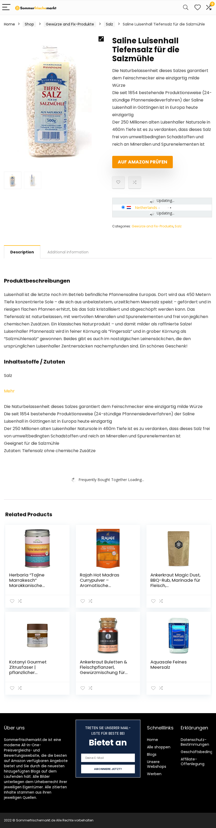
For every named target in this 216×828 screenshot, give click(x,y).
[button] (101, 39)
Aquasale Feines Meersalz (168, 664)
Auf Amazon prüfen (142, 162)
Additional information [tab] (68, 252)
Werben (154, 773)
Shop (29, 24)
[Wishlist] (197, 7)
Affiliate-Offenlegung (192, 761)
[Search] (185, 7)
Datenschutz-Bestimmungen (195, 742)
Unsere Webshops (156, 764)
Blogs (151, 754)
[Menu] (6, 7)
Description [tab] (22, 252)
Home (9, 24)
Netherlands (146, 207)
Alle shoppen (158, 747)
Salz (109, 24)
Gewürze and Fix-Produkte (70, 24)
